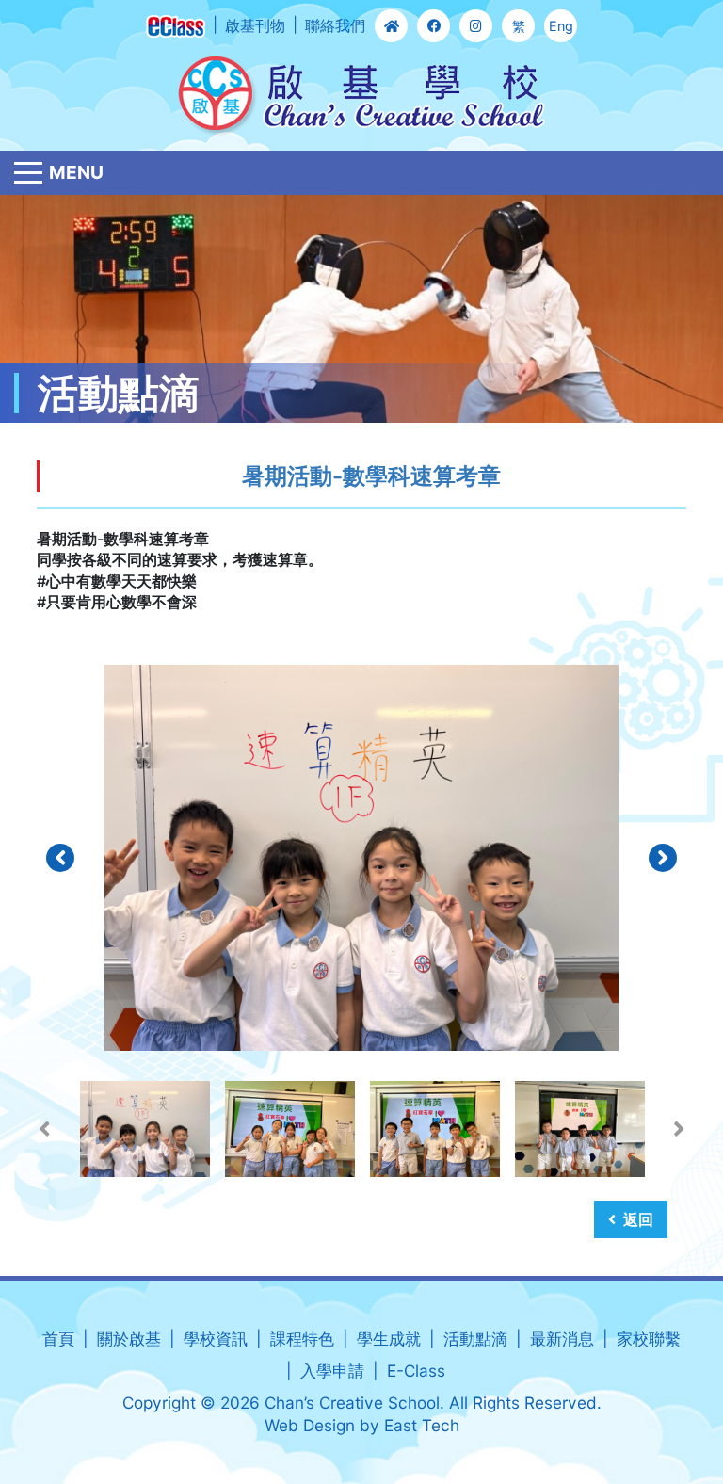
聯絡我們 (335, 25)
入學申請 (332, 1370)
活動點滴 (475, 1338)
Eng (561, 26)
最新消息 (562, 1338)
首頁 (58, 1338)
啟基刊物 (255, 25)
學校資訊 (216, 1338)
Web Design (310, 1425)
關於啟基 (129, 1338)
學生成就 (389, 1338)
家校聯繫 (649, 1338)
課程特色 (302, 1338)
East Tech (421, 1425)
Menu (76, 172)
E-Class (416, 1370)
